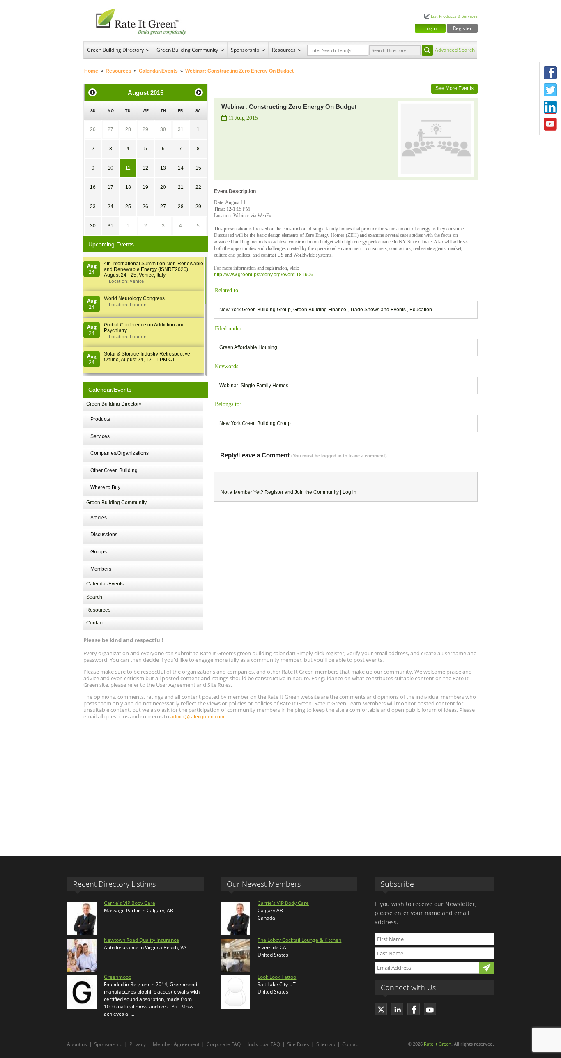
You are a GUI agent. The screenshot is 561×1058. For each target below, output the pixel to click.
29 (145, 129)
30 (163, 129)
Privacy (137, 1044)
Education (420, 309)
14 (181, 168)
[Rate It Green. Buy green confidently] (136, 20)
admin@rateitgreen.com (197, 717)
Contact (94, 623)
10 (110, 168)
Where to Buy (105, 487)
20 (163, 187)
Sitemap (325, 1044)
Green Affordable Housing (248, 347)
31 (181, 129)
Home (91, 71)
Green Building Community (187, 49)
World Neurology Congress (134, 298)
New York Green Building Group (255, 309)
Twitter (550, 89)
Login (430, 28)
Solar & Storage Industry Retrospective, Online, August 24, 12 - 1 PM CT (147, 357)
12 (145, 168)
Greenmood (117, 976)
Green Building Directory (115, 49)
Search (94, 597)
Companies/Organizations (119, 453)
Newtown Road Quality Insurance (141, 939)
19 (145, 187)
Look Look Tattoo (277, 976)
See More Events (454, 88)
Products (100, 419)
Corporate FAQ (224, 1044)
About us (77, 1044)
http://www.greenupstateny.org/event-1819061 (265, 275)
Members (100, 569)
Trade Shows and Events (378, 309)
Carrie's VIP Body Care (129, 903)
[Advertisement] (280, 784)
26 (93, 129)
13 (163, 168)
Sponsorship (245, 49)
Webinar (228, 385)
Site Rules (298, 1044)
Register (462, 28)
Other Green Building (114, 470)
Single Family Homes (264, 385)
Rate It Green (437, 1044)
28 (128, 129)
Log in (349, 492)
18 (128, 187)
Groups (98, 552)
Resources (284, 49)
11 (128, 168)
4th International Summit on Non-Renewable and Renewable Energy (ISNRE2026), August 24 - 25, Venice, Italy (153, 269)
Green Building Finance (320, 309)
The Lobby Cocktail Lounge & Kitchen (299, 939)
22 (198, 187)
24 (110, 206)
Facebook (550, 72)
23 (93, 206)
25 (128, 206)
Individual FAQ (264, 1044)
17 (110, 187)
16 (93, 187)
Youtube (550, 124)
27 (110, 129)
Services (100, 436)
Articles (98, 518)
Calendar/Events (158, 71)
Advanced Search (455, 49)
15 (198, 168)
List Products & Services (454, 16)
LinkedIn (550, 107)
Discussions (103, 534)
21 (181, 187)
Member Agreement (176, 1044)
